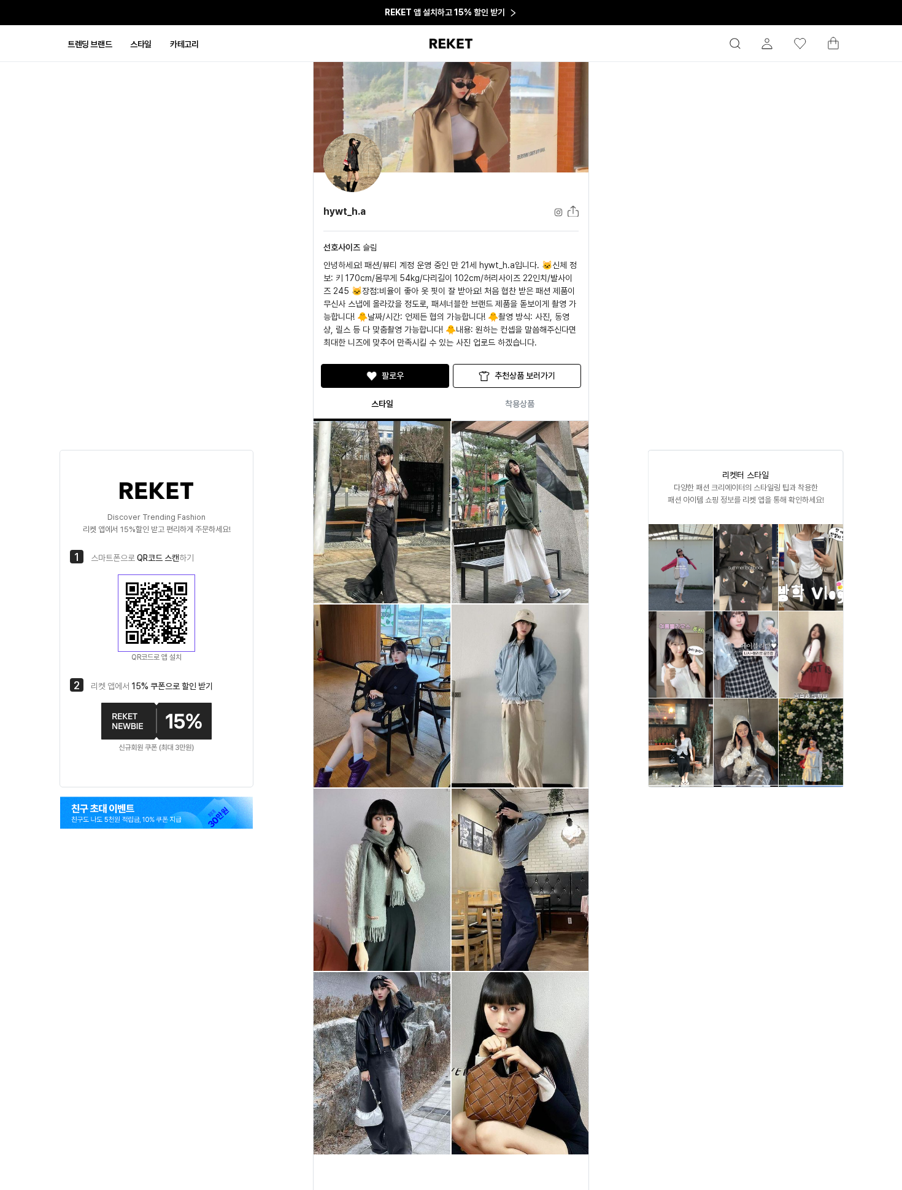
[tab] (89, 44)
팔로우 (393, 376)
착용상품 (519, 404)
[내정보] (761, 43)
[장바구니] (828, 47)
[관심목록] (794, 43)
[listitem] (681, 567)
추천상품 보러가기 (525, 376)
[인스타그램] (156, 813)
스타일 (382, 404)
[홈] (451, 43)
